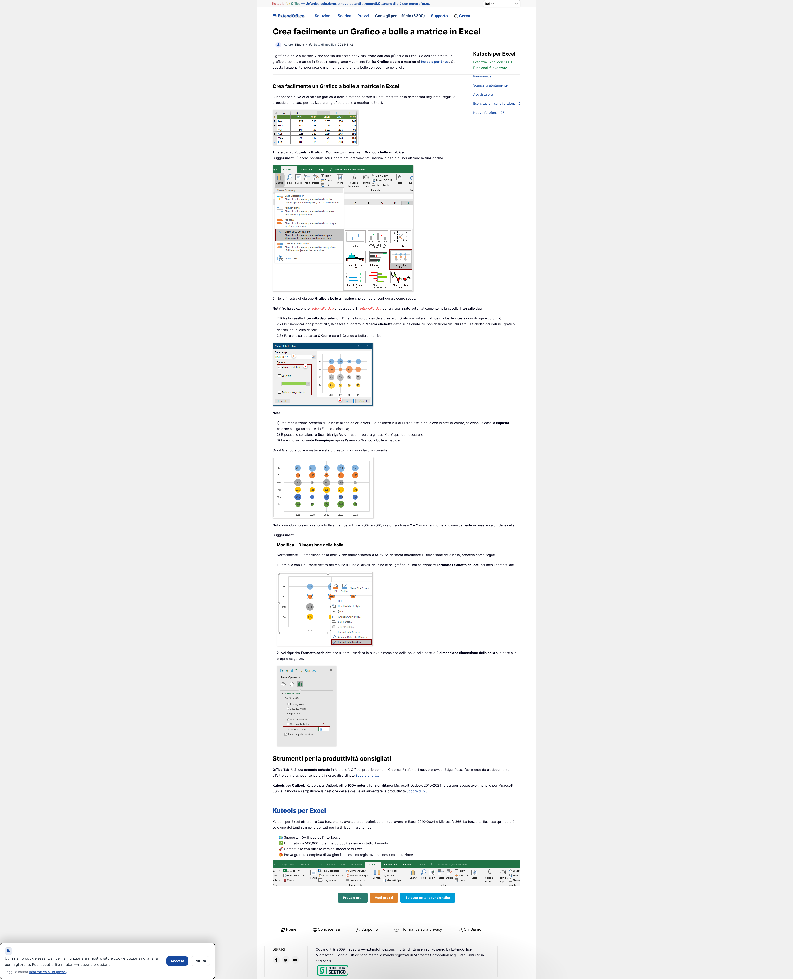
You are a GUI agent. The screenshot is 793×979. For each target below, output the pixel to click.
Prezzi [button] (363, 16)
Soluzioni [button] (323, 16)
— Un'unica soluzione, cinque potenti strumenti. (351, 3)
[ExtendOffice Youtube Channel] (295, 960)
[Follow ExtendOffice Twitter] (286, 960)
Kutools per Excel (435, 61)
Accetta (177, 961)
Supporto (439, 16)
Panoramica (482, 76)
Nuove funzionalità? (488, 112)
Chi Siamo (472, 929)
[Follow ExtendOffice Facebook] (276, 960)
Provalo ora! (352, 898)
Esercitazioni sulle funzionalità (496, 103)
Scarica (344, 16)
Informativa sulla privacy (420, 929)
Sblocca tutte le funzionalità (427, 898)
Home (291, 929)
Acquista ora (483, 94)
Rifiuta (200, 961)
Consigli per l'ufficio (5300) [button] (400, 16)
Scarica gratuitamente (490, 85)
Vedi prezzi (384, 898)
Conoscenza (329, 929)
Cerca (464, 16)
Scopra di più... (367, 775)
